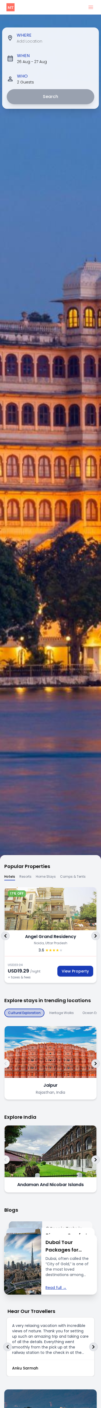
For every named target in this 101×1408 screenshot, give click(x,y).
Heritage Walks (61, 1012)
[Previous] (5, 936)
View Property (75, 971)
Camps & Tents (73, 876)
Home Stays (46, 876)
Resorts (25, 876)
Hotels (9, 876)
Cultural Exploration (24, 1012)
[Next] (95, 936)
